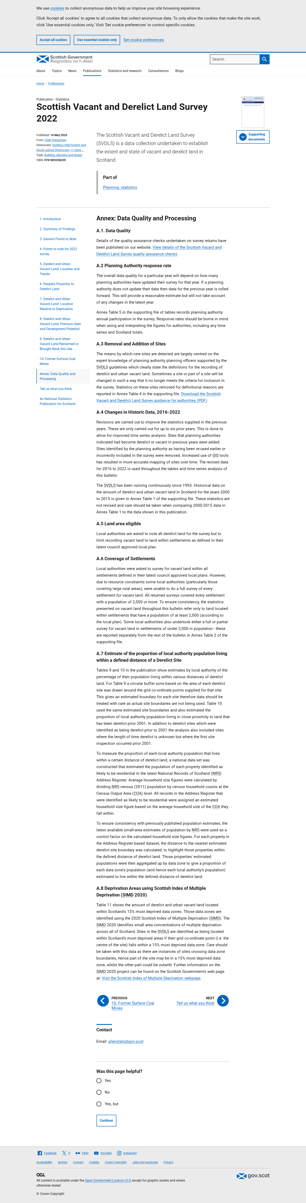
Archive (62, 1162)
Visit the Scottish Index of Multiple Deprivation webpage (151, 978)
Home (40, 83)
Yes (108, 1080)
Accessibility (44, 1162)
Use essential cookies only (97, 40)
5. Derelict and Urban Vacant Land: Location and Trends (60, 269)
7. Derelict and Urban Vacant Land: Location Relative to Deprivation (56, 304)
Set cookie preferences (143, 39)
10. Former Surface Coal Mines (57, 361)
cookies (57, 8)
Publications (92, 71)
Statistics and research (125, 71)
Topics (57, 71)
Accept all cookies (53, 40)
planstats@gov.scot (125, 1041)
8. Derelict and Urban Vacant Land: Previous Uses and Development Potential (60, 324)
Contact (78, 1162)
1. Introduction (50, 219)
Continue (106, 1120)
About (40, 71)
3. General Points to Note (58, 239)
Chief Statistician (55, 140)
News (72, 71)
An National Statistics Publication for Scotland (57, 401)
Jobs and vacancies (145, 1162)
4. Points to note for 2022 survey (58, 251)
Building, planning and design (63, 155)
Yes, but (111, 1103)
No (107, 1092)
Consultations (158, 71)
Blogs (179, 71)
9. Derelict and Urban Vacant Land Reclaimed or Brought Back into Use (59, 344)
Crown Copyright (116, 1162)
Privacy (168, 1162)
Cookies (94, 1162)
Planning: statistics (120, 187)
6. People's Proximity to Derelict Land (57, 286)
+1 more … (76, 150)
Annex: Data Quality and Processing (57, 376)
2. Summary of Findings (57, 229)
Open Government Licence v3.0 (108, 1180)
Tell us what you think (56, 389)
